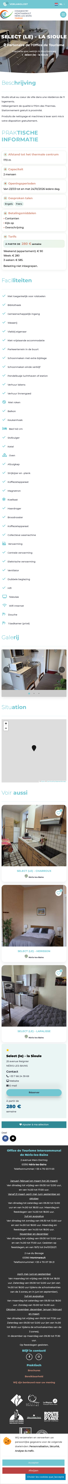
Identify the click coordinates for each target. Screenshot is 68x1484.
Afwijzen (33, 1470)
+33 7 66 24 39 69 (19, 1076)
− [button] (6, 728)
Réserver (34, 1092)
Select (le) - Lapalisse (34, 1031)
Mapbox (43, 781)
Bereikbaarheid (34, 1376)
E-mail (13, 1085)
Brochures (34, 1370)
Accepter (33, 1462)
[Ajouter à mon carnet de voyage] (58, 813)
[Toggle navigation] (63, 14)
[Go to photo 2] (34, 693)
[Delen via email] (13, 1138)
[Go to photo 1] (29, 693)
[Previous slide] (6, 669)
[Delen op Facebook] (5, 1138)
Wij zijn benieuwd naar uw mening (34, 1382)
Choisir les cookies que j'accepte (45, 1476)
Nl (60, 4)
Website (14, 1081)
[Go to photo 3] (39, 693)
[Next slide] (61, 669)
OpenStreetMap (51, 781)
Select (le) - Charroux (34, 870)
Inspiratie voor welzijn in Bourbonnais (34, 51)
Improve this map (61, 781)
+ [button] (6, 723)
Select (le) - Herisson (34, 951)
